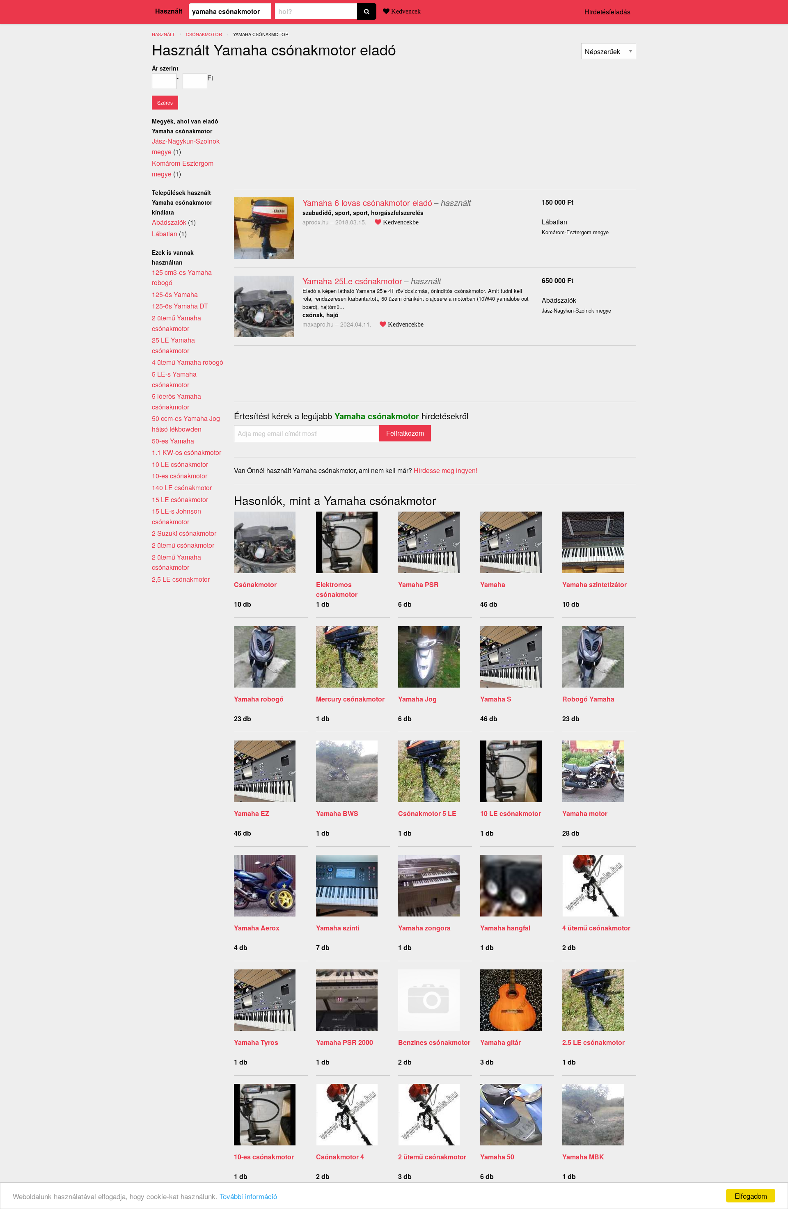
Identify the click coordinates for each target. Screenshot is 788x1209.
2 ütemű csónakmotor (432, 1156)
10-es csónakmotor (264, 1156)
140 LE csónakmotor (182, 487)
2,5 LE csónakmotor (181, 579)
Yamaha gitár (500, 1042)
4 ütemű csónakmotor (596, 927)
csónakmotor (204, 34)
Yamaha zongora (424, 927)
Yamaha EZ (251, 813)
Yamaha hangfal (505, 927)
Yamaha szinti (337, 927)
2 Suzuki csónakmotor (184, 533)
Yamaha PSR (418, 584)
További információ (248, 1196)
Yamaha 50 (497, 1156)
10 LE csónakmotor (510, 813)
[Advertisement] (303, 120)
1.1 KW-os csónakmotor (186, 452)
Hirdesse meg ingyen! (445, 470)
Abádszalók (559, 300)
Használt (168, 11)
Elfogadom (751, 1196)
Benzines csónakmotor (434, 1042)
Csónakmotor (255, 584)
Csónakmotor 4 (340, 1156)
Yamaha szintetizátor (594, 584)
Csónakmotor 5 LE (427, 813)
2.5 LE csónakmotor (593, 1042)
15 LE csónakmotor (180, 499)
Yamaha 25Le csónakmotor (352, 281)
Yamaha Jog (417, 699)
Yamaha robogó (259, 699)
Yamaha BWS (337, 813)
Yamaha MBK (583, 1156)
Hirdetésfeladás (607, 11)
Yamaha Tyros (256, 1042)
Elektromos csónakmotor (336, 589)
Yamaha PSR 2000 (344, 1042)
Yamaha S (495, 699)
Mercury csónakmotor (350, 699)
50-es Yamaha (173, 441)
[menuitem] (608, 51)
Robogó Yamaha (588, 699)
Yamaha (492, 584)
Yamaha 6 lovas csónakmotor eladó (367, 202)
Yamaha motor (584, 813)
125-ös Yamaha (175, 294)
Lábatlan (554, 221)
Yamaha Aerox (256, 927)
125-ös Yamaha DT (180, 306)
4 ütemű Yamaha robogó (187, 362)
